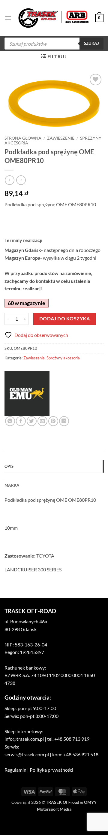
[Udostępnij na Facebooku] (21, 421)
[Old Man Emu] (27, 393)
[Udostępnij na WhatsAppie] (10, 421)
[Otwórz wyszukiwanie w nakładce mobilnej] (54, 44)
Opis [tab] (9, 466)
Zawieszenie (60, 138)
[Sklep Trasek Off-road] (53, 18)
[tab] (54, 476)
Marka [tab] (11, 485)
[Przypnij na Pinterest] (53, 421)
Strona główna (22, 138)
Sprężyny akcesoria (63, 357)
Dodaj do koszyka (64, 318)
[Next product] (9, 180)
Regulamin (15, 770)
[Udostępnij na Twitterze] (32, 421)
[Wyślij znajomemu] (42, 421)
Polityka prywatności (51, 770)
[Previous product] (21, 180)
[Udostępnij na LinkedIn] (64, 421)
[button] (8, 18)
